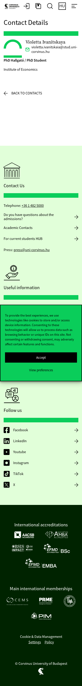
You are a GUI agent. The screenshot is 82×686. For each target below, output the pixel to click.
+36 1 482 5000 (33, 205)
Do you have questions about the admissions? (29, 217)
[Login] (26, 6)
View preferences (41, 370)
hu (62, 6)
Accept (41, 357)
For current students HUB (23, 238)
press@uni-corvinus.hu (32, 250)
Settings (34, 642)
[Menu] (74, 6)
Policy (49, 642)
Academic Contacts (18, 228)
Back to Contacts (26, 93)
